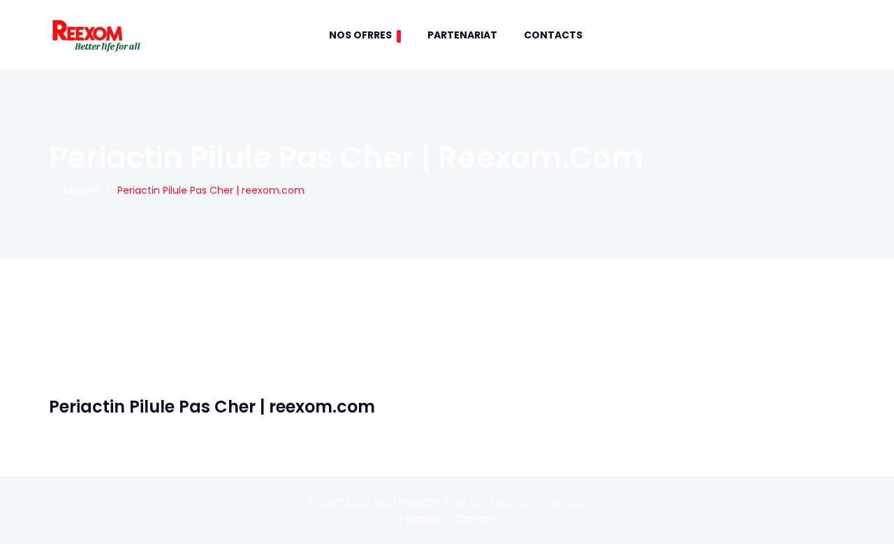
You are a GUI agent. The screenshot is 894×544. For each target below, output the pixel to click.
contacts (553, 35)
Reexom (419, 501)
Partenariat (462, 35)
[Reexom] (95, 35)
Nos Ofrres (360, 35)
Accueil (77, 190)
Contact (476, 519)
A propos (418, 519)
